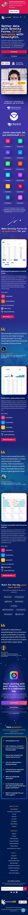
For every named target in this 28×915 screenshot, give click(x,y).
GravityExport (8, 157)
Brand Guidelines (14, 843)
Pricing (14, 814)
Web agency (14, 858)
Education (9, 601)
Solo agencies (21, 609)
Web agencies (20, 597)
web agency (21, 83)
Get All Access (14, 702)
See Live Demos (14, 707)
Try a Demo (14, 56)
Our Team (14, 819)
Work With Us (14, 824)
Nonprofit (14, 855)
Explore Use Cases (8, 439)
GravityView (7, 146)
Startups (15, 606)
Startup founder (14, 870)
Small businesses (8, 609)
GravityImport (20, 146)
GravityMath (8, 191)
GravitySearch (20, 203)
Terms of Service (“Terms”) (14, 848)
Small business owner (14, 860)
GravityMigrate (20, 191)
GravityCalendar (20, 169)
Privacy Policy (14, 846)
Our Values (14, 821)
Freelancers (9, 614)
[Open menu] (24, 17)
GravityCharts (20, 157)
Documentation (14, 838)
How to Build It (14, 809)
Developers (20, 601)
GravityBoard (8, 203)
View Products (7, 316)
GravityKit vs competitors (14, 811)
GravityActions (8, 169)
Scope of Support (14, 841)
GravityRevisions (20, 180)
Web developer (14, 863)
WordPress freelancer (14, 868)
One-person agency (14, 873)
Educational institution (14, 865)
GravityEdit (7, 180)
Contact (14, 836)
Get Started (14, 51)
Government (20, 614)
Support (14, 833)
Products (14, 816)
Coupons (14, 826)
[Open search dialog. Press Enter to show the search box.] (21, 17)
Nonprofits (8, 597)
